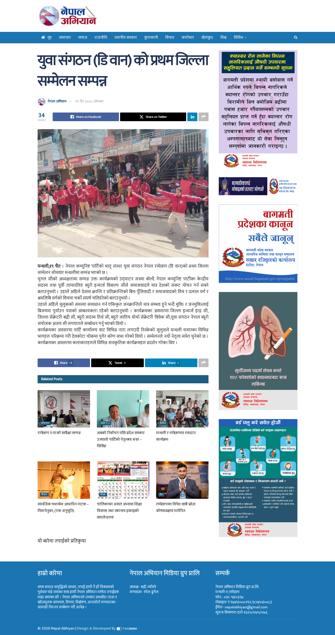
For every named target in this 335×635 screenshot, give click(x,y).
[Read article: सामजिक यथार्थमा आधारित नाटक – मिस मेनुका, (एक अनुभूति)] (64, 480)
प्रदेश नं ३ (105, 423)
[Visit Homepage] (79, 15)
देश (161, 495)
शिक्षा (103, 495)
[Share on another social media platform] (203, 117)
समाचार (65, 37)
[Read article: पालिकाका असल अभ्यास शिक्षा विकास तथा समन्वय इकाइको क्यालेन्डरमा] (123, 480)
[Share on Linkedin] (192, 117)
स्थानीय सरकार (125, 37)
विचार (169, 37)
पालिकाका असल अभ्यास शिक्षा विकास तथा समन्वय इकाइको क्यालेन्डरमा (119, 511)
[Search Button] (295, 37)
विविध (238, 37)
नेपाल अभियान (57, 101)
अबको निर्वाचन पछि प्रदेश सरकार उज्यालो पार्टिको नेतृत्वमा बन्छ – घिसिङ (121, 440)
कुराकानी (151, 37)
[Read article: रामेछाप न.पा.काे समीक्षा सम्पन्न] (64, 409)
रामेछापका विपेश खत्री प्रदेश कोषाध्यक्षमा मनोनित (176, 507)
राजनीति (101, 37)
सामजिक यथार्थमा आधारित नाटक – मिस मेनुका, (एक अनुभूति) (63, 507)
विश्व (223, 37)
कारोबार (188, 37)
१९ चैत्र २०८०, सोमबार (89, 101)
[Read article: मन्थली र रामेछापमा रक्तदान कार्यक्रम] (182, 409)
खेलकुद (207, 37)
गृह (49, 37)
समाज (82, 37)
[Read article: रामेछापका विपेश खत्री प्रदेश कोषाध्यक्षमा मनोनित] (182, 480)
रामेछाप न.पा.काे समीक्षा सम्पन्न (59, 433)
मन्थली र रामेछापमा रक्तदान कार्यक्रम (176, 436)
